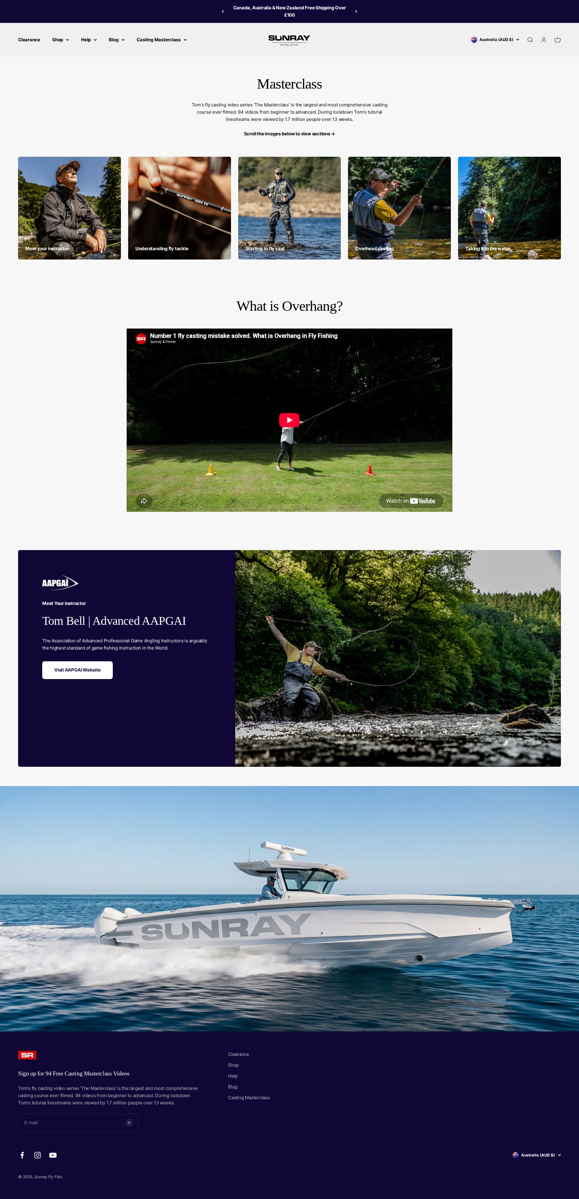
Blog (114, 39)
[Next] (356, 11)
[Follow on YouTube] (53, 1155)
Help (86, 39)
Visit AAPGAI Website (77, 670)
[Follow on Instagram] (37, 1155)
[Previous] (223, 11)
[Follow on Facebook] (22, 1155)
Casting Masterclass (159, 39)
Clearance (29, 39)
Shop (57, 39)
